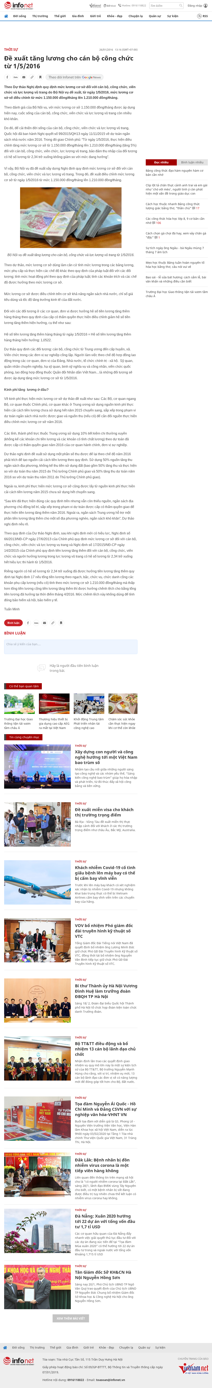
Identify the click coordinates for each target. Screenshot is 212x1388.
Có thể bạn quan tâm (24, 686)
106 (158, 223)
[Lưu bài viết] (40, 77)
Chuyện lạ (136, 16)
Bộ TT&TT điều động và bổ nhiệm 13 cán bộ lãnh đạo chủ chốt (105, 1049)
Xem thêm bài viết (71, 1318)
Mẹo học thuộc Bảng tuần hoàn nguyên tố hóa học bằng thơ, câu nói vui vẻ (175, 265)
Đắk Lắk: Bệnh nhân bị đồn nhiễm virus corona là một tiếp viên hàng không (102, 1165)
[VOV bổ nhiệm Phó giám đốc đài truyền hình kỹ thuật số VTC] (37, 940)
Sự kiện (172, 16)
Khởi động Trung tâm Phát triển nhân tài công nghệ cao (89, 723)
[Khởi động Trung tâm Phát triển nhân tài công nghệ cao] (89, 703)
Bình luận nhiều (192, 162)
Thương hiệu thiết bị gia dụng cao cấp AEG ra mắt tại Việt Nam (54, 723)
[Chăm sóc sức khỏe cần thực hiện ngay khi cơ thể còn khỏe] (123, 703)
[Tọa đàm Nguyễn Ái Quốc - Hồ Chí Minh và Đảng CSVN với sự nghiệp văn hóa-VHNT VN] (37, 1118)
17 (197, 208)
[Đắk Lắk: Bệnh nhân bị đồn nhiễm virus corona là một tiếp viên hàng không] (37, 1175)
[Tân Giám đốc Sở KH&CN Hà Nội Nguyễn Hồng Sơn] (37, 1287)
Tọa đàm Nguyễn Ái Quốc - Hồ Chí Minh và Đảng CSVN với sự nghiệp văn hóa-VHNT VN (106, 1109)
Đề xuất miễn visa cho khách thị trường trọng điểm (104, 812)
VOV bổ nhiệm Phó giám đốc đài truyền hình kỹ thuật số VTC (104, 931)
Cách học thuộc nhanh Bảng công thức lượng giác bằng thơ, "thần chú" (173, 206)
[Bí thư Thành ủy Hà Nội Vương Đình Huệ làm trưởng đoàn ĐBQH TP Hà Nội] (37, 1000)
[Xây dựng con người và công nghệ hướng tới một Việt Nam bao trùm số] (37, 766)
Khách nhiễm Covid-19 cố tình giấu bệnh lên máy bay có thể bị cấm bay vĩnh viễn (105, 873)
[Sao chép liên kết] (32, 77)
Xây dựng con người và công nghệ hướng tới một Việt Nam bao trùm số (106, 757)
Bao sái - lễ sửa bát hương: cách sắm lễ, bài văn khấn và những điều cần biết (176, 279)
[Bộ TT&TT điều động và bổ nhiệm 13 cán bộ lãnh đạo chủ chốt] (37, 1058)
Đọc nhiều (161, 162)
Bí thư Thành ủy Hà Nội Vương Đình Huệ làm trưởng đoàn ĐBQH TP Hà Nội (106, 991)
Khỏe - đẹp (114, 16)
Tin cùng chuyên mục (24, 737)
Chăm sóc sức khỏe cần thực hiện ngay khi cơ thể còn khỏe (121, 723)
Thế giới (60, 16)
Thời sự (11, 49)
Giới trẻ (95, 16)
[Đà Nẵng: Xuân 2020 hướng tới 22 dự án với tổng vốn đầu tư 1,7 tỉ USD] (37, 1231)
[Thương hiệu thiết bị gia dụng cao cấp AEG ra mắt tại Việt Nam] (54, 703)
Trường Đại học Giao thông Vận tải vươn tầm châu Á (18, 723)
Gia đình (78, 16)
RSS (205, 16)
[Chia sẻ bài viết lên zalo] (15, 77)
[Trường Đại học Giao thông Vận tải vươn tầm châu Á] (19, 703)
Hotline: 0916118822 (134, 5)
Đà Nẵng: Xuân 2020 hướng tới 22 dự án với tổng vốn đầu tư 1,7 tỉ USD (105, 1221)
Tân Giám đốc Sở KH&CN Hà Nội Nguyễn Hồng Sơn (103, 1274)
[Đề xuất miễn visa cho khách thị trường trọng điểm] (37, 824)
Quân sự (155, 16)
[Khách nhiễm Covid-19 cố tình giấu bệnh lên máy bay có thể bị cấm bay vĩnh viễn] (37, 882)
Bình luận (13, 623)
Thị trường (40, 16)
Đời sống (19, 16)
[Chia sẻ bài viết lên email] (24, 77)
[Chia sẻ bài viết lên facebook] (7, 77)
